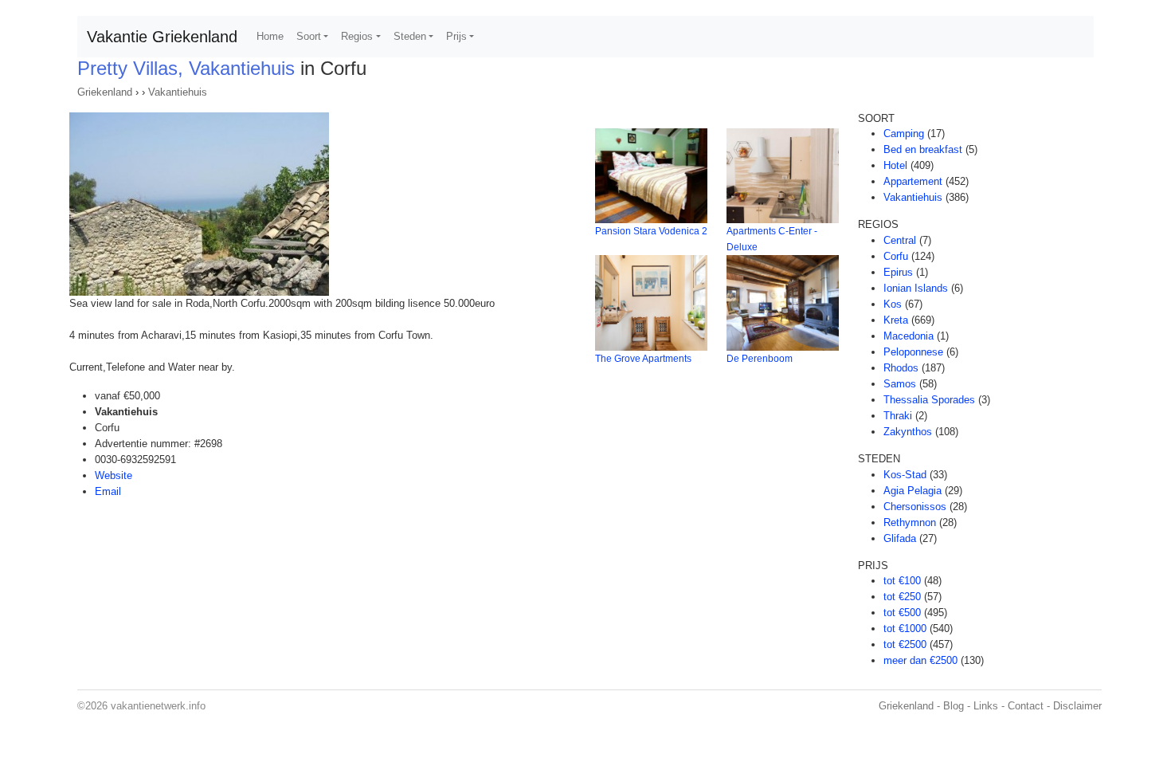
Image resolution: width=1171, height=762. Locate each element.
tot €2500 (904, 644)
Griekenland (104, 92)
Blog (953, 706)
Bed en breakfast (922, 149)
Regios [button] (357, 36)
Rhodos (900, 368)
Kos (892, 304)
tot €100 (902, 581)
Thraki (897, 416)
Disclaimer (1077, 706)
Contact (1026, 706)
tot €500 (902, 613)
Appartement (912, 181)
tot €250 (902, 597)
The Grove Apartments (643, 358)
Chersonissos (914, 507)
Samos (899, 384)
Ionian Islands (915, 288)
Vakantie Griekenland (162, 36)
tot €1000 (904, 628)
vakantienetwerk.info (158, 706)
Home (270, 36)
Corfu (895, 256)
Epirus (898, 272)
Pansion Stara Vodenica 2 (651, 231)
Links (985, 706)
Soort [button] (308, 36)
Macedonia (908, 336)
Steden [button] (410, 36)
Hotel (895, 165)
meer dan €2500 (920, 660)
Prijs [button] (456, 36)
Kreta (895, 320)
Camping (903, 133)
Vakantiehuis (177, 92)
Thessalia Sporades (929, 400)
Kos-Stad (904, 475)
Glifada (899, 538)
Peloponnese (913, 352)
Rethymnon (909, 522)
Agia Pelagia (912, 491)
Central (899, 240)
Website (113, 475)
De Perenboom (759, 358)
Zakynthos (907, 432)
